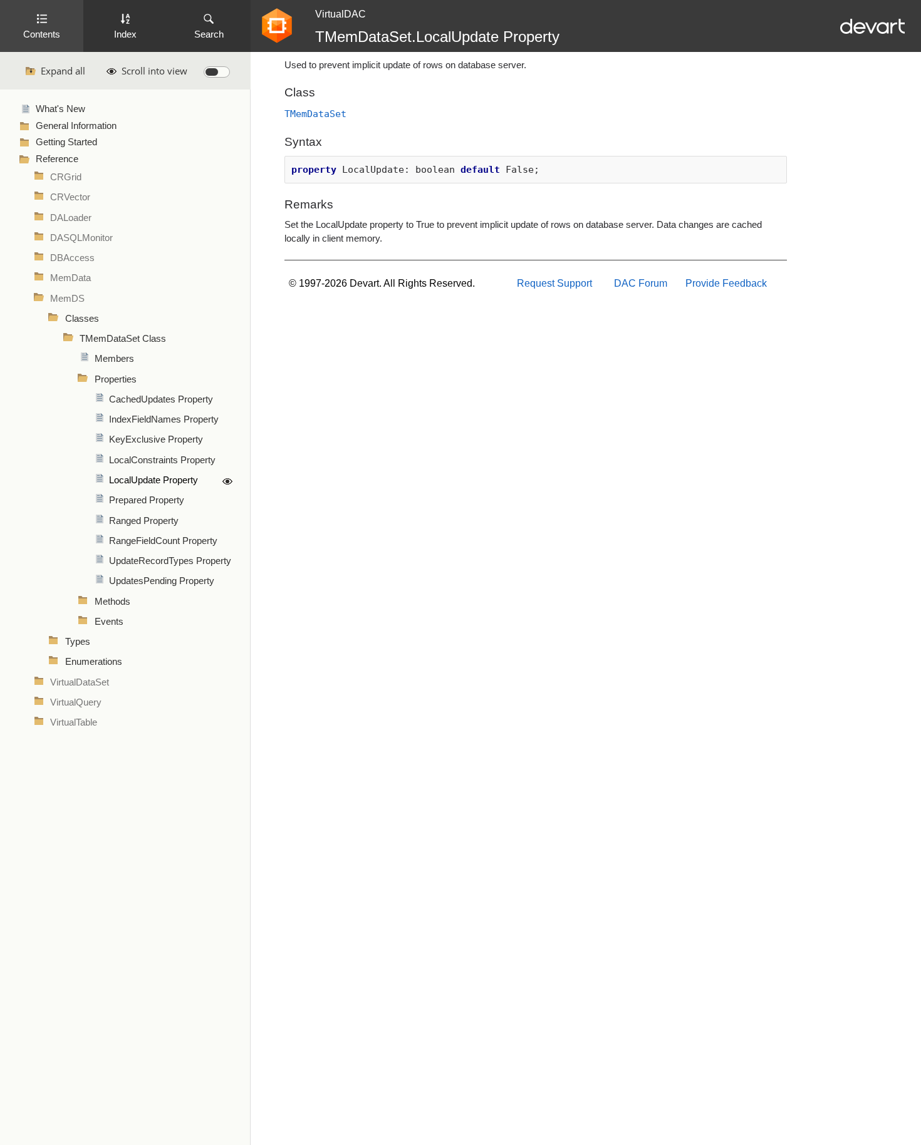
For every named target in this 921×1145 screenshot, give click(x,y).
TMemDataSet (315, 113)
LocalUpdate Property (153, 480)
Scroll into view (154, 70)
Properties (116, 379)
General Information (76, 126)
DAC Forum (640, 283)
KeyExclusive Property (156, 439)
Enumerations (93, 662)
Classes (82, 319)
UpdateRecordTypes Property (170, 561)
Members (114, 359)
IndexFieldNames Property (164, 419)
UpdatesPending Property (161, 581)
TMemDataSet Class (123, 339)
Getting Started (66, 142)
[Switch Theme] (217, 72)
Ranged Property (144, 521)
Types (77, 642)
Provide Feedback (726, 283)
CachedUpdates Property (161, 399)
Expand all (63, 70)
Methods (112, 602)
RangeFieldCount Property (163, 541)
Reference (57, 159)
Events (109, 622)
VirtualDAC (340, 14)
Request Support (554, 283)
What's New (60, 109)
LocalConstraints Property (162, 460)
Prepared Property (146, 500)
